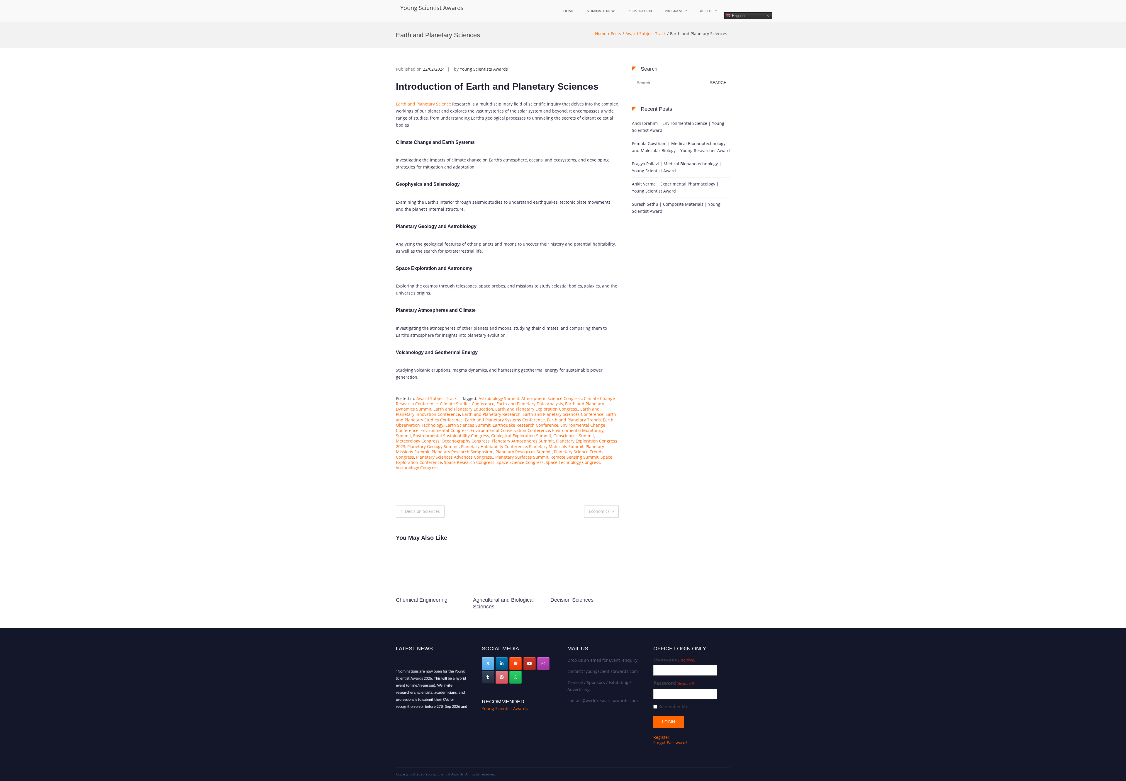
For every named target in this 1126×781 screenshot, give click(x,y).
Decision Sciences (422, 511)
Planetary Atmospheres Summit (523, 441)
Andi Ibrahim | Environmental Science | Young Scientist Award (678, 126)
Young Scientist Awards (432, 8)
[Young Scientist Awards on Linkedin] (502, 663)
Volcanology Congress (417, 467)
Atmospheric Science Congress (551, 398)
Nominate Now (601, 10)
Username (674, 660)
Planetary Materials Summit (556, 446)
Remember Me (673, 706)
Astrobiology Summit (499, 398)
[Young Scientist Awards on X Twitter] (488, 663)
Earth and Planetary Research (491, 414)
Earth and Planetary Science (423, 104)
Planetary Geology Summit (433, 446)
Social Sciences (491, 600)
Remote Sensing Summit (574, 457)
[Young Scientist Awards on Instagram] (543, 663)
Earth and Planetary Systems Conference (505, 420)
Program (673, 10)
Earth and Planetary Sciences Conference (563, 414)
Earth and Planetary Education (463, 409)
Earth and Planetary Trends (574, 420)
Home (568, 10)
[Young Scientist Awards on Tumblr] (488, 677)
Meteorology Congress (418, 441)
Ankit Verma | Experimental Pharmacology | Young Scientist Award (675, 187)
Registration (640, 10)
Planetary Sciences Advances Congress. (454, 457)
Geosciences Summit (573, 435)
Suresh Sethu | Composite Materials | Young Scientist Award (676, 207)
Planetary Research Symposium (463, 452)
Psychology (563, 600)
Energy (404, 600)
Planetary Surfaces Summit (521, 457)
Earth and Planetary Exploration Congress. (536, 409)
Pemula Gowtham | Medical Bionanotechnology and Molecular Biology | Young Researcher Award (681, 147)
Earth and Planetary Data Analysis (529, 403)
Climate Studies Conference (467, 403)
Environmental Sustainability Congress (451, 435)
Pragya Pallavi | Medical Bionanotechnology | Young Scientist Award (676, 167)
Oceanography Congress (466, 441)
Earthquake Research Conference (525, 425)
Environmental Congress (444, 430)
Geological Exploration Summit (521, 435)
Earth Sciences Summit (468, 425)
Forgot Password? (670, 742)
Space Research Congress (469, 462)
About (706, 10)
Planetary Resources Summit (524, 452)
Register (661, 737)
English (738, 15)
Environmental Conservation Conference (510, 430)
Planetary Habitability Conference (494, 446)
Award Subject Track (645, 33)
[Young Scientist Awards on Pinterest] (502, 677)
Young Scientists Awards (484, 69)
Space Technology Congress (573, 462)
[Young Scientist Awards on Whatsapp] (515, 677)
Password (673, 683)
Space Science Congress (520, 462)
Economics (599, 511)
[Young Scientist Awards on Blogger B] (515, 663)
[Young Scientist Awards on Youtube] (529, 663)
